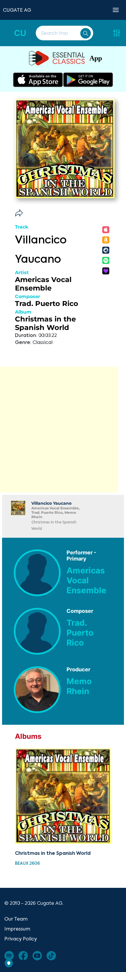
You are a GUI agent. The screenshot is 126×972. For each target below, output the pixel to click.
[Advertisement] (63, 429)
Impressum (17, 929)
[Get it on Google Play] (88, 79)
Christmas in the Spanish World (45, 323)
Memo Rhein (79, 686)
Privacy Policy (20, 939)
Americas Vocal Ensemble (43, 283)
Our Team (16, 919)
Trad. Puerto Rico (46, 303)
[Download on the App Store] (38, 79)
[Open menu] (115, 10)
